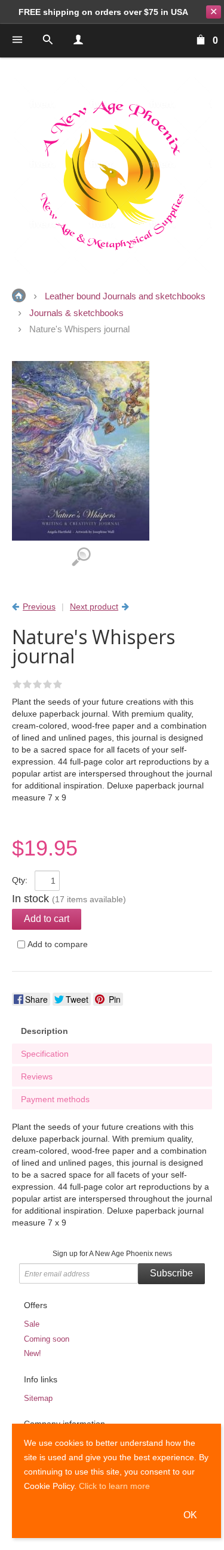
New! (32, 1353)
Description (44, 1031)
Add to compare (57, 944)
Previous (39, 606)
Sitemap (38, 1398)
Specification (45, 1053)
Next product (94, 606)
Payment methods (55, 1099)
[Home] (112, 175)
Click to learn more (114, 1486)
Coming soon (46, 1338)
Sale (31, 1324)
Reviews (37, 1076)
